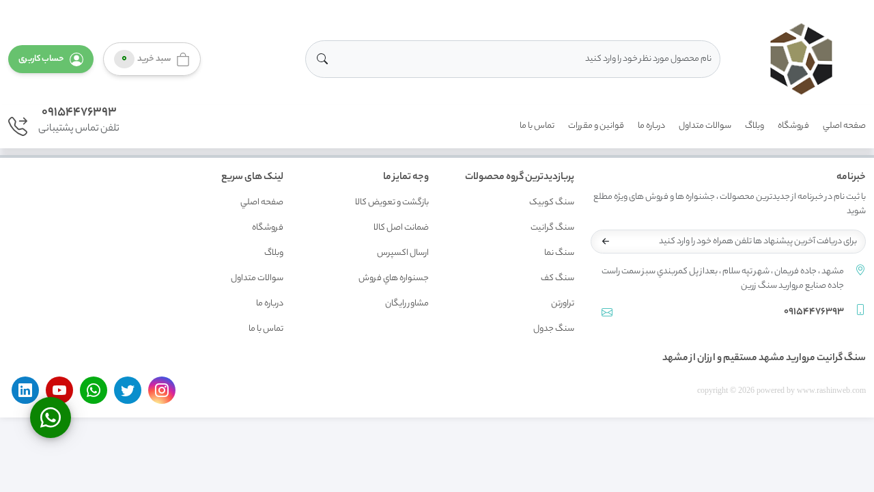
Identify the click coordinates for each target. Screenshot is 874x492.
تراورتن (562, 304)
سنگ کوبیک (551, 202)
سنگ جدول (553, 329)
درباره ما (651, 126)
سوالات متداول (705, 126)
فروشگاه (793, 126)
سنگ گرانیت (552, 228)
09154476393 (79, 112)
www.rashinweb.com (831, 390)
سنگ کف (557, 278)
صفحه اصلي (844, 126)
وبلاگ (754, 126)
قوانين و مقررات (596, 126)
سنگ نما (559, 253)
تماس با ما (537, 126)
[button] (51, 59)
